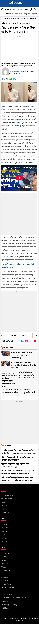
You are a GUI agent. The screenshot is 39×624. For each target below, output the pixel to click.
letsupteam (18, 71)
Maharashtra (6, 528)
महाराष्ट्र (20, 9)
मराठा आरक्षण (18, 14)
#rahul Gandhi (7, 499)
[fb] (22, 342)
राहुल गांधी (34, 14)
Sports (4, 557)
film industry (27, 335)
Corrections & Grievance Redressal (14, 598)
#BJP (3, 502)
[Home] (2, 9)
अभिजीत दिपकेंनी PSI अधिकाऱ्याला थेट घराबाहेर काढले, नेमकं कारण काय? (26, 375)
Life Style (5, 564)
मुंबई (26, 9)
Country (4, 538)
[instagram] (26, 342)
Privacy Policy (7, 584)
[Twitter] (7, 79)
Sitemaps (5, 601)
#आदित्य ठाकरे (6, 512)
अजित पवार (5, 509)
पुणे (31, 9)
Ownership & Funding (9, 605)
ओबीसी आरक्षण (9, 14)
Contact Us (5, 580)
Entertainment (6, 553)
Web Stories (6, 570)
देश (15, 9)
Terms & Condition (8, 587)
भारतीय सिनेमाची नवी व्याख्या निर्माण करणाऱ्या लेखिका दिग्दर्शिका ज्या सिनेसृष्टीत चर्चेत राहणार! (23, 365)
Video (4, 567)
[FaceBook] (3, 79)
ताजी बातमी (7, 445)
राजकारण (8, 9)
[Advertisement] (19, 50)
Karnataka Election (8, 495)
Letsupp (4, 18)
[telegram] (14, 79)
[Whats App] (11, 79)
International (6, 541)
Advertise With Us (8, 594)
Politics (4, 524)
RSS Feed (5, 608)
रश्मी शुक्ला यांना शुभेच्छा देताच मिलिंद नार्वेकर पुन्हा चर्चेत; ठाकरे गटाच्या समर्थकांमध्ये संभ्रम (21, 355)
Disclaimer (5, 591)
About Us (5, 577)
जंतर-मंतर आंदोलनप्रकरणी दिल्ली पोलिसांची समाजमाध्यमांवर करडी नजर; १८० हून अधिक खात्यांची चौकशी (19, 392)
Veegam (20, 620)
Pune (3, 535)
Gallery (4, 560)
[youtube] (35, 342)
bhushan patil (13, 335)
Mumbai (4, 531)
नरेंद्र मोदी (27, 14)
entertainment (13, 18)
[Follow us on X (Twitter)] (31, 342)
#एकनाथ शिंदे (5, 506)
